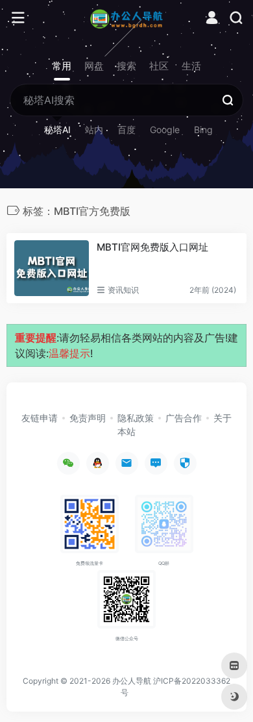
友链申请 (39, 417)
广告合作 (183, 417)
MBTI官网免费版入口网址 (152, 247)
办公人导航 (131, 681)
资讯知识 (123, 290)
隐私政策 (135, 417)
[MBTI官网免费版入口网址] (51, 268)
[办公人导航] (126, 18)
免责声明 (87, 417)
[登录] (212, 19)
